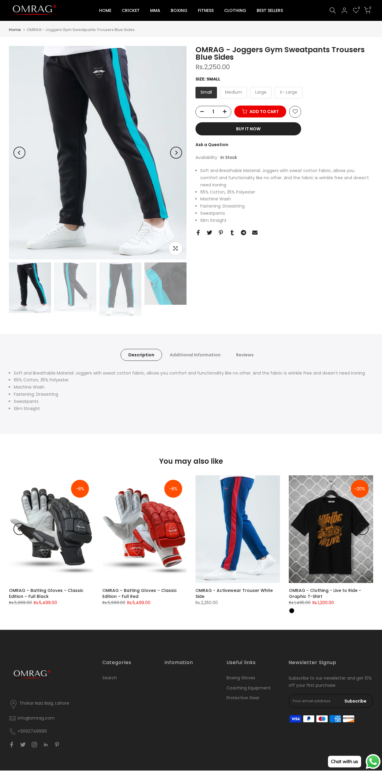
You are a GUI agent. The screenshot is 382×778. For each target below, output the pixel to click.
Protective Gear (243, 698)
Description (141, 355)
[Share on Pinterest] (221, 232)
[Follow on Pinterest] (57, 744)
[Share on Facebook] (198, 232)
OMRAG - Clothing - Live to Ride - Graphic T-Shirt (325, 593)
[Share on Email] (255, 232)
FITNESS (206, 10)
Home (15, 30)
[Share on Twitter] (209, 232)
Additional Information (195, 355)
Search (109, 678)
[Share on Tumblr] (232, 232)
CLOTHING (235, 10)
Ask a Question (211, 144)
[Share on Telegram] (243, 232)
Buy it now (248, 129)
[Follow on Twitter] (23, 744)
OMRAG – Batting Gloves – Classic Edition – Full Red (139, 593)
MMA (155, 10)
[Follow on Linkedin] (45, 744)
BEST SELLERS (270, 10)
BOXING (179, 10)
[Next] (176, 153)
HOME (105, 10)
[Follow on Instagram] (34, 744)
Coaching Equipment (249, 688)
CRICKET (131, 10)
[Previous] (19, 153)
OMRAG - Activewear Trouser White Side (234, 593)
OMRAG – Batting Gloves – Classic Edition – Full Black (46, 593)
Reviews (245, 355)
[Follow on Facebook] (11, 744)
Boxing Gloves (241, 678)
